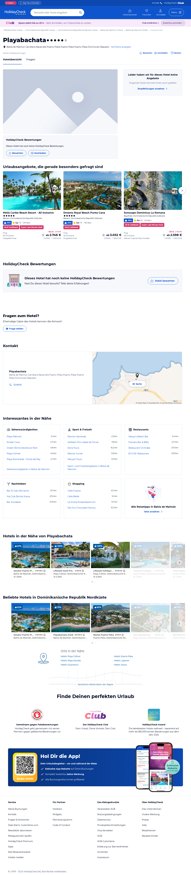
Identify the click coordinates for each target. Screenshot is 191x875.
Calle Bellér (73, 496)
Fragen (30, 59)
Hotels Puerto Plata (123, 656)
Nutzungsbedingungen (109, 814)
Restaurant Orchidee (139, 448)
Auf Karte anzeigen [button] (121, 47)
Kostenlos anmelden (172, 23)
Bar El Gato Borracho (18, 490)
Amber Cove (13, 442)
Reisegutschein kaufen (20, 836)
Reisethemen (149, 830)
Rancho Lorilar (75, 453)
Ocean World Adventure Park (22, 448)
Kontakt (155, 3)
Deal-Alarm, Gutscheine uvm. (23, 825)
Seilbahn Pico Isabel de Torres (83, 442)
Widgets (57, 814)
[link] (130, 12)
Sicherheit (102, 852)
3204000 (17, 384)
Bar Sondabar (14, 502)
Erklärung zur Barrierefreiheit (112, 846)
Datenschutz (104, 819)
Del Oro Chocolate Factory (82, 507)
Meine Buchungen (17, 809)
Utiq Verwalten (105, 830)
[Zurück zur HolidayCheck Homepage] (15, 12)
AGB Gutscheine (105, 841)
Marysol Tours (75, 459)
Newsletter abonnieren (20, 830)
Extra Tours (73, 448)
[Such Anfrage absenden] (80, 12)
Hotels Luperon (121, 660)
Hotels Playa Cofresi (70, 656)
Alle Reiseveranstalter (19, 852)
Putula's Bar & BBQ (138, 442)
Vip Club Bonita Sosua (18, 496)
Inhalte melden (16, 857)
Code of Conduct (61, 825)
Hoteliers (57, 809)
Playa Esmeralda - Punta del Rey (23, 459)
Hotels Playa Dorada (71, 660)
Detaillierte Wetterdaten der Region (95, 684)
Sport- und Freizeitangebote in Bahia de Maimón (88, 468)
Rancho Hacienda (77, 436)
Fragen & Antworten (18, 819)
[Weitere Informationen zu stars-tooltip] (65, 40)
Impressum (103, 857)
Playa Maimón (14, 436)
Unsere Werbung (151, 814)
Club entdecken (149, 23)
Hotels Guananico (69, 664)
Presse (145, 819)
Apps (10, 846)
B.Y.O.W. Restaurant (138, 453)
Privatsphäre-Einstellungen (111, 825)
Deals (9, 3)
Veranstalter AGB (106, 809)
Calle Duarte (74, 490)
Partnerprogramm (62, 819)
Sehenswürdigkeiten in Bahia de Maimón (28, 469)
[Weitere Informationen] (43, 235)
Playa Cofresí (13, 453)
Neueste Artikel (150, 836)
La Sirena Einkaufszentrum (82, 502)
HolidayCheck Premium (20, 841)
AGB (99, 836)
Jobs (144, 825)
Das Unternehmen (151, 809)
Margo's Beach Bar (138, 436)
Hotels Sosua (120, 664)
